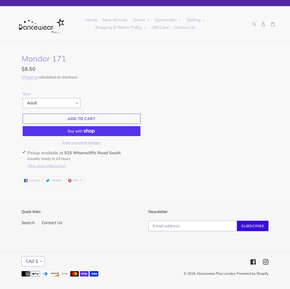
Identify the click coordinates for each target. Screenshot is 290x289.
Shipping (29, 77)
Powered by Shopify (252, 273)
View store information (46, 166)
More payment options (82, 142)
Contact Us (52, 222)
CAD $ (32, 261)
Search (28, 222)
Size (26, 93)
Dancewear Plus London (216, 273)
